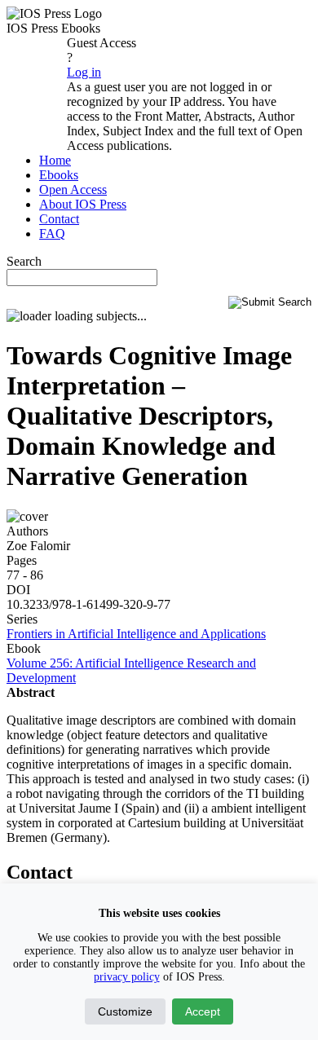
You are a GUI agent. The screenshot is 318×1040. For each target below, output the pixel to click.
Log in (84, 72)
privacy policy (127, 977)
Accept (202, 1011)
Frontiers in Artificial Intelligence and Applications (136, 634)
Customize (125, 1011)
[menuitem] (55, 160)
